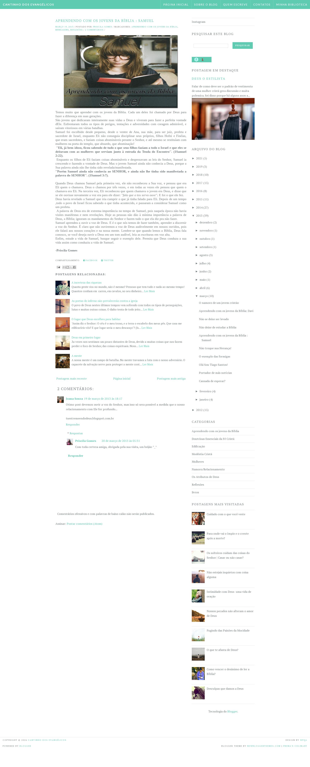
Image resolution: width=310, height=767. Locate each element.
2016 (199, 191)
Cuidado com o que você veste (226, 514)
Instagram (198, 22)
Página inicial (176, 4)
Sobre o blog (206, 4)
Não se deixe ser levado (214, 319)
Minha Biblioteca (291, 4)
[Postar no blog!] (67, 267)
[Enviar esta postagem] (58, 267)
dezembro (205, 222)
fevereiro (205, 391)
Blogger (232, 711)
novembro (206, 230)
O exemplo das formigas (214, 356)
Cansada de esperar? (212, 381)
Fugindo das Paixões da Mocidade (228, 630)
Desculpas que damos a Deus (225, 689)
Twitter (108, 260)
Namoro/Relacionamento (208, 469)
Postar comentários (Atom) (84, 524)
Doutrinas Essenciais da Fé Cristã (213, 439)
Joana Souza (74, 399)
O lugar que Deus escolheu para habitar (96, 319)
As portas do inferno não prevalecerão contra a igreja (105, 301)
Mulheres (198, 462)
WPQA (303, 740)
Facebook (91, 260)
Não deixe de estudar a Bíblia (217, 327)
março (203, 296)
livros (195, 492)
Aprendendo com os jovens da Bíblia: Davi (226, 311)
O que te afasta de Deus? (222, 650)
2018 (199, 175)
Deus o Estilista (208, 78)
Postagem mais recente (71, 378)
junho (203, 271)
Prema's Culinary (295, 746)
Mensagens (62, 30)
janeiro (203, 399)
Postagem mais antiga (171, 378)
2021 (199, 158)
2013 (199, 216)
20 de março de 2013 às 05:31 (121, 441)
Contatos (262, 4)
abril (202, 288)
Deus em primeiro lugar (86, 337)
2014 (199, 207)
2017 (199, 183)
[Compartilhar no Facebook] (74, 267)
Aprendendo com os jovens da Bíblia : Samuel (104, 20)
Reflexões (76, 30)
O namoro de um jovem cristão (219, 303)
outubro (204, 239)
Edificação (198, 446)
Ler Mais (149, 291)
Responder (73, 424)
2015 (199, 199)
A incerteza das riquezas (87, 282)
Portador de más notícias (215, 373)
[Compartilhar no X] (71, 267)
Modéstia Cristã (202, 454)
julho (202, 263)
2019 (199, 167)
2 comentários (94, 30)
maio (202, 280)
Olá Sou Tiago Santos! (213, 365)
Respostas (76, 433)
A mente (77, 355)
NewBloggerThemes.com (264, 746)
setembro (205, 247)
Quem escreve (235, 4)
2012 (199, 410)
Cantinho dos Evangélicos (28, 4)
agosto (203, 255)
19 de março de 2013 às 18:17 (103, 399)
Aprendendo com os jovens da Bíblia (154, 26)
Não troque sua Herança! (215, 348)
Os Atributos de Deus (205, 477)
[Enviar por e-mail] (64, 267)
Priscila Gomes (85, 441)
